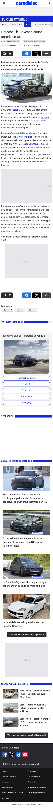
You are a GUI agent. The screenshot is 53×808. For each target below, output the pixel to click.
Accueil (4, 24)
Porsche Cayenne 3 (14, 19)
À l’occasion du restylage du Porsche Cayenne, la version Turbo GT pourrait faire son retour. (23, 542)
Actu (27, 24)
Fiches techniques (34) (26, 378)
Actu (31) (26, 402)
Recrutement (6, 782)
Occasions (26, 390)
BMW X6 (13, 144)
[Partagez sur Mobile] (47, 53)
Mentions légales (7, 787)
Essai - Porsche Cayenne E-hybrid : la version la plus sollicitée (33, 708)
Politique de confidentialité (37, 787)
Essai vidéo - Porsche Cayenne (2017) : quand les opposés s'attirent (35, 722)
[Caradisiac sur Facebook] (5, 755)
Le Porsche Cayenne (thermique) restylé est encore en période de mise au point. (24, 584)
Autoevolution (25, 137)
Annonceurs (32, 771)
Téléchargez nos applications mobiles (23, 764)
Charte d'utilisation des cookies (12, 793)
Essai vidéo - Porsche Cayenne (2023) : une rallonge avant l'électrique (35, 694)
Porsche (16, 110)
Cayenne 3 (8, 310)
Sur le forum (26, 396)
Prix (34, 24)
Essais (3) (26, 384)
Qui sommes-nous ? (35, 776)
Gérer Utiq (5, 798)
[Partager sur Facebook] (27, 53)
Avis (21, 24)
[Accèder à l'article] (26, 478)
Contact (4, 771)
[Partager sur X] (37, 53)
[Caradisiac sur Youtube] (25, 755)
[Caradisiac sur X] (12, 755)
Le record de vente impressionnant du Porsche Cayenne (23, 624)
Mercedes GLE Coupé (29, 144)
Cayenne (45, 117)
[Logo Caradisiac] (26, 6)
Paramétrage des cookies (37, 793)
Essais (13, 24)
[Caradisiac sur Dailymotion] (19, 755)
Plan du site (32, 782)
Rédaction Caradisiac (9, 776)
